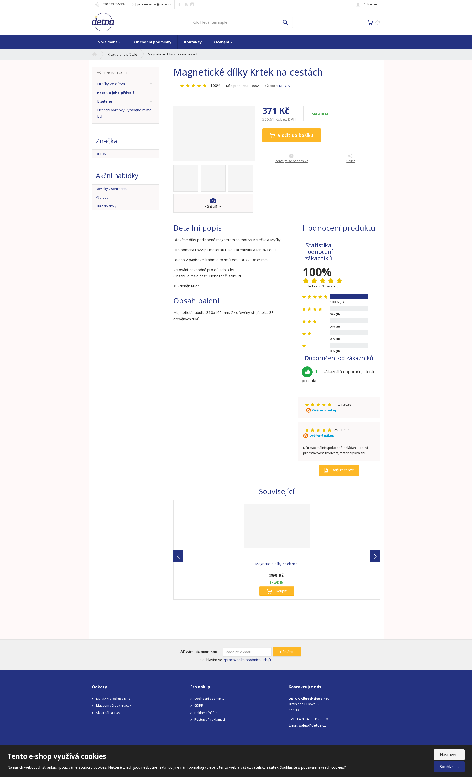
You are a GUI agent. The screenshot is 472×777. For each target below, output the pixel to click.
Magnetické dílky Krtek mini (276, 563)
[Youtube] (186, 4)
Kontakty (193, 41)
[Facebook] (179, 4)
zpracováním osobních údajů (247, 659)
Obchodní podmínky (152, 41)
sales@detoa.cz (312, 725)
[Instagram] (192, 4)
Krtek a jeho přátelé (115, 92)
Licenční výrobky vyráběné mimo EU (124, 113)
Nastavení (449, 754)
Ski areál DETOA (108, 712)
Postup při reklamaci (209, 719)
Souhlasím (449, 766)
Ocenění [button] (222, 41)
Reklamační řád (206, 712)
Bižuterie (104, 101)
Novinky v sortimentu (111, 188)
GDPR (198, 705)
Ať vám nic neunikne (198, 651)
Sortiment (108, 41)
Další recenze (342, 469)
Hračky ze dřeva (111, 83)
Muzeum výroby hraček (113, 705)
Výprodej (102, 197)
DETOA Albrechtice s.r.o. (113, 698)
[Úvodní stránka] (103, 21)
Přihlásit (287, 651)
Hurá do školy (106, 206)
